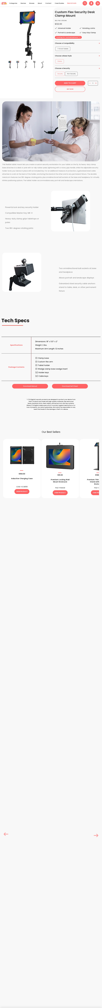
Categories (13, 3)
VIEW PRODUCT (22, 491)
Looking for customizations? (67, 37)
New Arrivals (71, 3)
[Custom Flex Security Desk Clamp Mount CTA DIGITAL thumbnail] (8, 64)
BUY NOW (70, 89)
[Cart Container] (98, 3)
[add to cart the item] (70, 83)
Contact (48, 3)
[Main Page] (4, 3)
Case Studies (59, 3)
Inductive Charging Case (22, 478)
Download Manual (30, 386)
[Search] (85, 3)
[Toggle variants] (99, 43)
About (40, 3)
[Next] (96, 834)
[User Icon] (91, 3)
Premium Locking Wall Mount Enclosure (60, 480)
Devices (23, 3)
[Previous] (5, 834)
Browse (31, 3)
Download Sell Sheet (70, 386)
